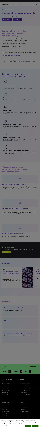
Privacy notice (9, 422)
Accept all (28, 425)
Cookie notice (4, 422)
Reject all (35, 425)
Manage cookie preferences (5, 425)
